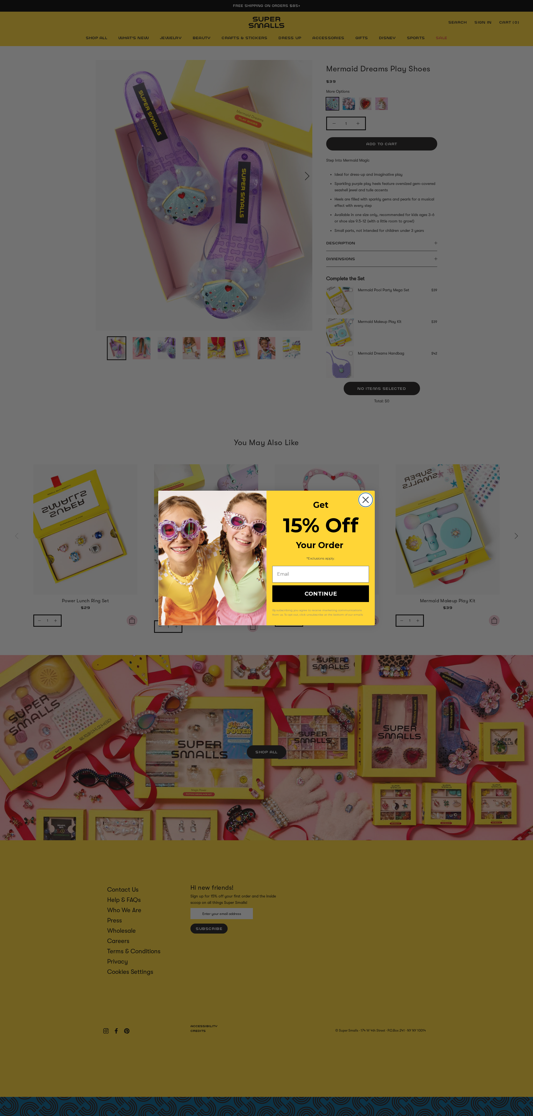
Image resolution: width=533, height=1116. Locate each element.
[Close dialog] (366, 500)
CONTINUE (321, 593)
